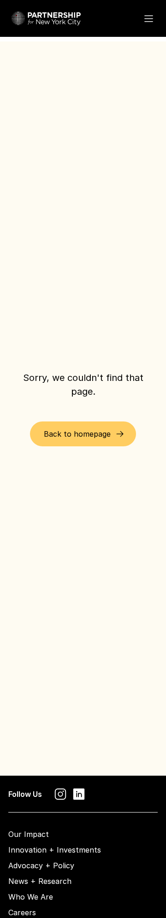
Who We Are (30, 896)
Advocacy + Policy (41, 865)
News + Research (39, 881)
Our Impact (28, 834)
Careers (22, 912)
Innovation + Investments (54, 849)
